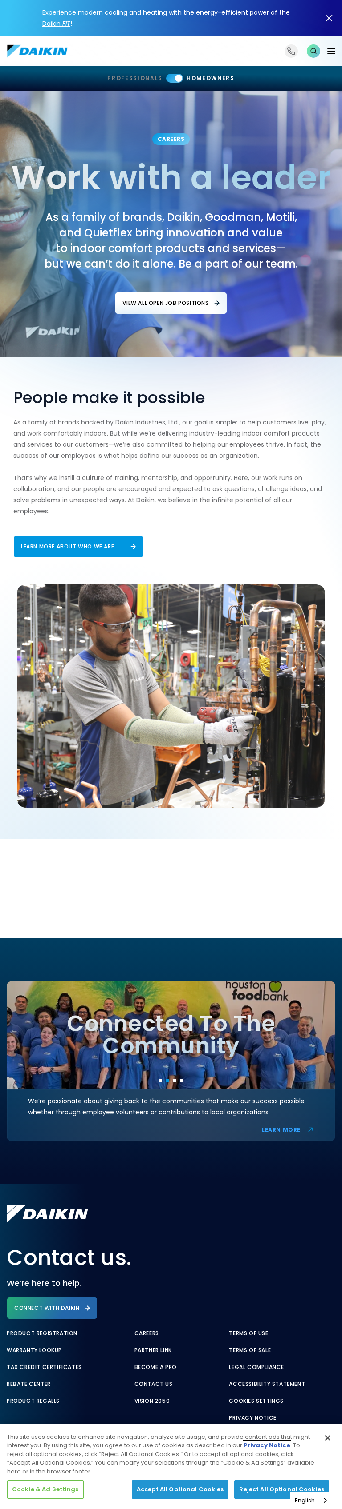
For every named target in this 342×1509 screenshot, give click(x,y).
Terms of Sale (250, 1350)
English (305, 1500)
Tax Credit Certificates (44, 1367)
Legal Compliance (256, 1367)
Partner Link (153, 1350)
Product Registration (42, 1333)
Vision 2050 (152, 1401)
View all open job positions (165, 303)
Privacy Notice (252, 1418)
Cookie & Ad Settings (45, 1489)
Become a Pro (155, 1367)
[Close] (328, 1438)
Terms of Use (248, 1333)
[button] (313, 51)
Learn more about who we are (67, 546)
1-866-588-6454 (291, 51)
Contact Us (153, 1384)
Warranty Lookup (34, 1350)
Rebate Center (29, 1384)
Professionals (135, 78)
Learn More (281, 1129)
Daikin (56, 23)
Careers (146, 1333)
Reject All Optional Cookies (281, 1489)
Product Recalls (33, 1401)
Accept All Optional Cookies (180, 1489)
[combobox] (311, 1500)
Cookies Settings (256, 1401)
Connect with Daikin (46, 1308)
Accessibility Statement (267, 1384)
